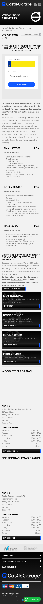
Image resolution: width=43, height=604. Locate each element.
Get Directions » (10, 451)
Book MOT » (9, 306)
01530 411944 (16, 280)
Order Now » (10, 361)
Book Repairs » (10, 345)
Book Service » (10, 325)
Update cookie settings (10, 596)
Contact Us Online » (12, 289)
